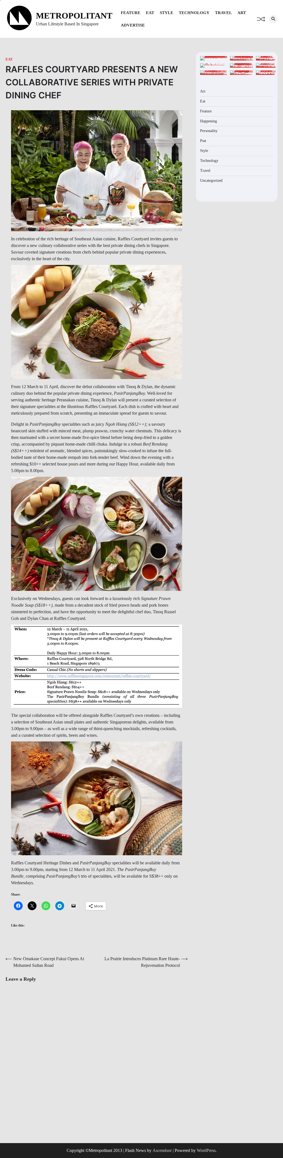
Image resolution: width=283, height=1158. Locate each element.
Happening (208, 121)
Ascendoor (162, 1150)
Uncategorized (211, 180)
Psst (203, 141)
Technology (194, 12)
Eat (150, 12)
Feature (130, 12)
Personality (209, 131)
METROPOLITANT (74, 15)
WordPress (206, 1150)
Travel (223, 12)
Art (241, 12)
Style (166, 12)
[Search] (273, 19)
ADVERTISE (133, 25)
